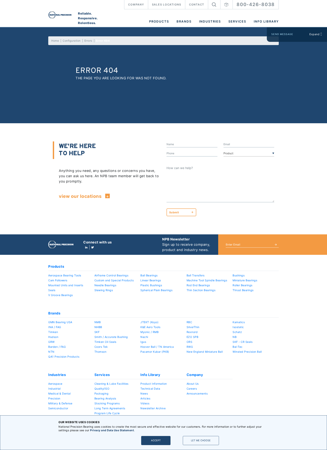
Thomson (100, 351)
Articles (145, 398)
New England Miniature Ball (205, 351)
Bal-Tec (238, 346)
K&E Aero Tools (150, 327)
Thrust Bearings (243, 290)
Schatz (237, 332)
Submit (174, 212)
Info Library (266, 21)
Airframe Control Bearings (111, 275)
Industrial (54, 388)
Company (136, 4)
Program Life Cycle (107, 413)
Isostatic (238, 327)
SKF (97, 332)
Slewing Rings (103, 290)
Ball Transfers (196, 275)
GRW (51, 341)
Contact (196, 4)
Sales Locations (166, 4)
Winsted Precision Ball (247, 351)
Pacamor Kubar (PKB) (154, 351)
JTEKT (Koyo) (149, 322)
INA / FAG (54, 327)
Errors (88, 40)
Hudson (53, 336)
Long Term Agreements (109, 408)
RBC (189, 322)
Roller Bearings (242, 285)
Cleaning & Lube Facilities (111, 383)
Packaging (101, 393)
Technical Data (150, 388)
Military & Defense (60, 403)
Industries (210, 21)
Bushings (238, 275)
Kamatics (239, 322)
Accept (156, 440)
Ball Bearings (149, 275)
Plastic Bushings (151, 285)
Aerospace (55, 383)
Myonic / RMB (149, 332)
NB (235, 336)
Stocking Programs (107, 403)
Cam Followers (57, 280)
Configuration (72, 40)
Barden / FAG (57, 346)
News (144, 393)
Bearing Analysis (105, 398)
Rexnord (192, 332)
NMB (97, 322)
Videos (144, 403)
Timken (53, 332)
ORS (189, 341)
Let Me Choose (201, 440)
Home (55, 40)
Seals (51, 290)
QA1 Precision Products (63, 356)
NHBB (98, 327)
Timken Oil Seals (105, 341)
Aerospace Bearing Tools (64, 275)
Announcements (197, 393)
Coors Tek (101, 346)
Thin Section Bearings (201, 290)
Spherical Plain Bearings (156, 290)
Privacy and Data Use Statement (112, 430)
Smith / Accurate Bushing (111, 336)
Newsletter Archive (153, 408)
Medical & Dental (59, 393)
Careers (192, 388)
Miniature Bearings (245, 280)
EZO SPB (193, 336)
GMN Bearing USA (60, 322)
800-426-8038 (256, 4)
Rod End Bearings (198, 285)
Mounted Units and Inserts (65, 285)
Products (159, 21)
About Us (193, 383)
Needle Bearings (105, 285)
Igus (143, 341)
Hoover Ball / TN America (157, 346)
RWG (190, 346)
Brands (184, 21)
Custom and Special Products (114, 280)
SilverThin (193, 327)
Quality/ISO (102, 388)
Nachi (144, 336)
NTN (51, 351)
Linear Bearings (150, 280)
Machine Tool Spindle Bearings (207, 280)
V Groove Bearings (60, 295)
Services (237, 21)
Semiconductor (58, 408)
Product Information (153, 383)
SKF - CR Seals (242, 341)
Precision (54, 398)
